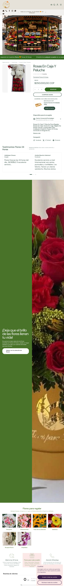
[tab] (60, 119)
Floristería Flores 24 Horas (40, 77)
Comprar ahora (47, 95)
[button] (54, 5)
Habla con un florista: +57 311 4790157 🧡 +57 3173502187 (32, 12)
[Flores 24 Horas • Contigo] (6, 5)
